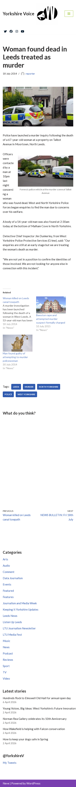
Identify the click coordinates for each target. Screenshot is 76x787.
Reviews (8, 659)
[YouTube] (22, 30)
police (8, 394)
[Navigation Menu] (69, 14)
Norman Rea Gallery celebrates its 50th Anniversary (35, 718)
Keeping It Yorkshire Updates (20, 609)
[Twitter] (5, 30)
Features (8, 597)
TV (4, 672)
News (6, 647)
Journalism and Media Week (20, 603)
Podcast (8, 653)
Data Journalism (13, 578)
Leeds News (10, 615)
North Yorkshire (48, 387)
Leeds (16, 387)
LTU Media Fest (12, 634)
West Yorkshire (26, 394)
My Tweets (9, 762)
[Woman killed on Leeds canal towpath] (19, 313)
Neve (6, 783)
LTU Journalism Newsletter (19, 628)
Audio (6, 565)
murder (29, 387)
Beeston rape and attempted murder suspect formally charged (50, 319)
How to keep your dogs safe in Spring (25, 739)
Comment (8, 571)
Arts (5, 559)
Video (6, 678)
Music (6, 640)
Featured (8, 590)
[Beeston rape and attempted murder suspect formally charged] (51, 304)
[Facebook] (11, 30)
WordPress (33, 783)
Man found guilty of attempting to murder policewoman (15, 357)
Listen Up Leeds (12, 622)
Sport (6, 666)
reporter (30, 73)
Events (7, 584)
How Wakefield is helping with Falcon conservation (34, 729)
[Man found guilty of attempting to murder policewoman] (17, 343)
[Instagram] (17, 30)
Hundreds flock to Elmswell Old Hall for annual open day (37, 698)
